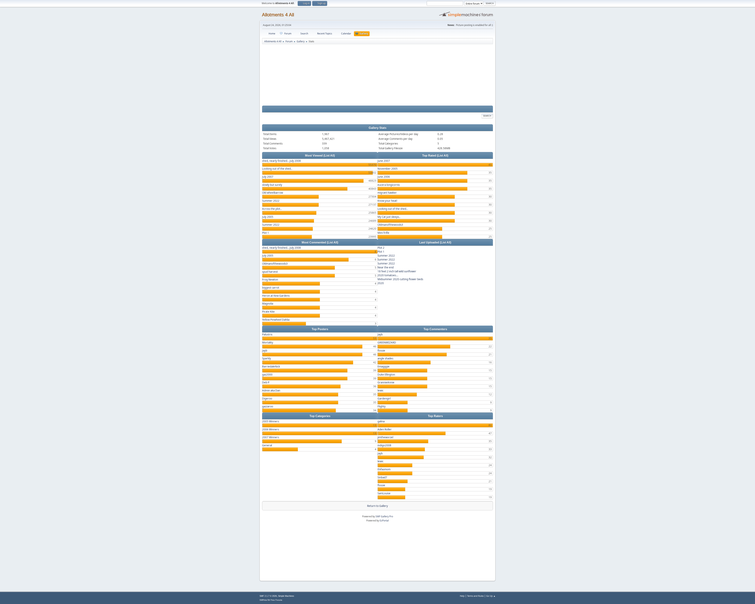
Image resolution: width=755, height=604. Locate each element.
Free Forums (276, 600)
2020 (381, 283)
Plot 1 (265, 233)
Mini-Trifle (383, 233)
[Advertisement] (377, 75)
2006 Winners (270, 429)
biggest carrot (270, 287)
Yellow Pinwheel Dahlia (275, 319)
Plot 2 (381, 248)
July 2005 (267, 217)
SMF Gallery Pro (384, 516)
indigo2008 (384, 445)
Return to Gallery (377, 506)
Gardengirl (384, 398)
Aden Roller (385, 429)
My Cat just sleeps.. (389, 217)
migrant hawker (387, 192)
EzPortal (384, 520)
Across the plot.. (272, 209)
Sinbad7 (382, 477)
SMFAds (263, 600)
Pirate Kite (268, 311)
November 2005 (388, 168)
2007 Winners (270, 437)
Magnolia (267, 303)
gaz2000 (267, 374)
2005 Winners (270, 421)
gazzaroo (267, 406)
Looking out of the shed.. (277, 168)
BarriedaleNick (271, 366)
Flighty (382, 406)
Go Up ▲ (490, 595)
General (267, 445)
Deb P (265, 382)
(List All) (329, 155)
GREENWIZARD (387, 342)
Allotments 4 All (278, 14)
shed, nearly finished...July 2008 (281, 161)
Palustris (267, 334)
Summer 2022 (270, 201)
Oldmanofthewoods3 (390, 224)
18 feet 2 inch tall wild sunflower (397, 271)
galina (381, 421)
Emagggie (383, 366)
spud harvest (270, 271)
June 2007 (384, 161)
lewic (380, 390)
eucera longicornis (389, 185)
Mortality (267, 342)
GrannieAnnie (386, 382)
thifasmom (384, 469)
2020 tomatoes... (388, 275)
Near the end (386, 267)
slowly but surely (272, 185)
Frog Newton (270, 279)
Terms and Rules (475, 595)
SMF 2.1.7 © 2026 (268, 596)
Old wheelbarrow (272, 192)
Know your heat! (387, 201)
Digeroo (267, 398)
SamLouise (384, 493)
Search (487, 115)
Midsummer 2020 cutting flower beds (400, 279)
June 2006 (384, 177)
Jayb (264, 350)
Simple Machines (286, 596)
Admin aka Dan (271, 390)
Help (462, 595)
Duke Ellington (386, 374)
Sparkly (266, 358)
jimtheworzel (385, 437)
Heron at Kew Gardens (276, 295)
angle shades (385, 358)
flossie (381, 350)
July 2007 (267, 177)
